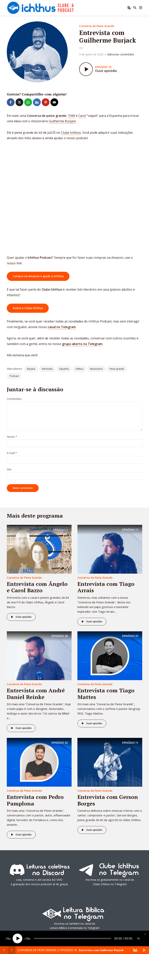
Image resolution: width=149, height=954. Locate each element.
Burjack (31, 368)
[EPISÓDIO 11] (109, 762)
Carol (82, 116)
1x (138, 938)
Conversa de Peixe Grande (96, 26)
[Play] (17, 938)
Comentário (14, 399)
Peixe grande (117, 368)
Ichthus (79, 368)
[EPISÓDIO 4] (39, 549)
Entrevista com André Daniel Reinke (36, 694)
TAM (71, 116)
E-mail (12, 453)
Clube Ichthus (71, 132)
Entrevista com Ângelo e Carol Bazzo (37, 587)
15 (7, 938)
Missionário (96, 368)
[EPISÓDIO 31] (109, 655)
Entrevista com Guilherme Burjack (101, 950)
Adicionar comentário (120, 54)
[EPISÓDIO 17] (109, 549)
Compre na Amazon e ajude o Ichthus (38, 276)
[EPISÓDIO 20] (39, 655)
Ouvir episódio (24, 617)
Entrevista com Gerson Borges (107, 800)
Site (9, 469)
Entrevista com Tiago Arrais (105, 587)
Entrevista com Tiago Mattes (105, 694)
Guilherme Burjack (62, 121)
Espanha (64, 368)
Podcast (14, 376)
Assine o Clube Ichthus (28, 308)
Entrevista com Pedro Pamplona (35, 800)
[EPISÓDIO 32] (39, 762)
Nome (12, 437)
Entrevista (47, 368)
